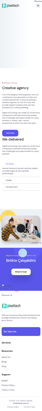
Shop (4, 366)
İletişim (5, 380)
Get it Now (10, 133)
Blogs (4, 361)
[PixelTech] (10, 5)
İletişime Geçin (21, 272)
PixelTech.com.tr (21, 403)
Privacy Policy (8, 385)
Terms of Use (8, 390)
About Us (6, 357)
